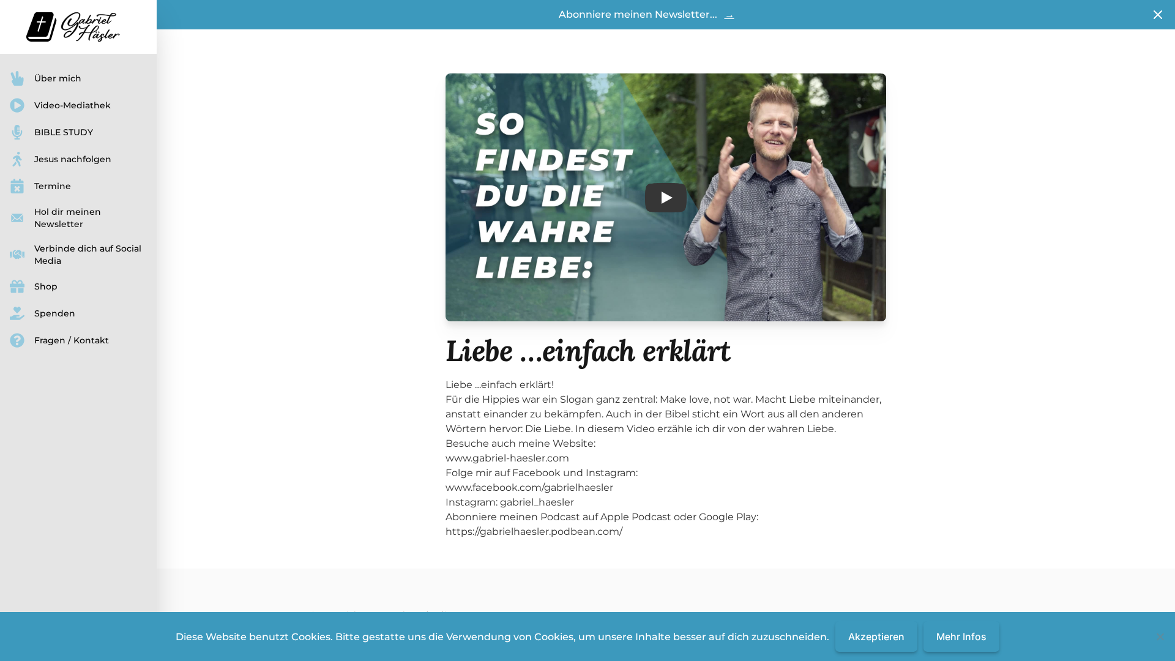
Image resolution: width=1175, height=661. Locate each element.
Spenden (54, 313)
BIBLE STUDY (63, 132)
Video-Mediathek (72, 105)
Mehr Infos (961, 636)
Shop (46, 286)
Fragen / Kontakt (71, 340)
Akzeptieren (876, 636)
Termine (52, 186)
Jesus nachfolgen (72, 159)
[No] (1160, 636)
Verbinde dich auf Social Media (87, 254)
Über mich (57, 78)
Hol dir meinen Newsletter (67, 218)
